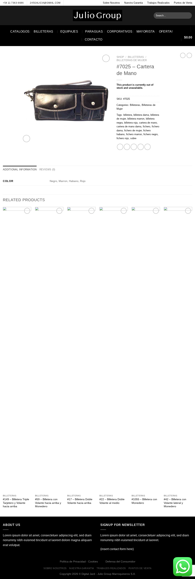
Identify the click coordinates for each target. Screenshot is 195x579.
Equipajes (69, 31)
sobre (133, 138)
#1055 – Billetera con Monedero (144, 501)
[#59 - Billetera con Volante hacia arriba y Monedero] (49, 349)
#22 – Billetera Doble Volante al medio (112, 501)
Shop (120, 57)
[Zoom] (26, 138)
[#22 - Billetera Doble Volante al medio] (113, 349)
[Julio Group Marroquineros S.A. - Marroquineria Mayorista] (97, 15)
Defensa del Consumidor (120, 561)
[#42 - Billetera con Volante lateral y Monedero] (178, 349)
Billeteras (43, 31)
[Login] (185, 29)
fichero (146, 126)
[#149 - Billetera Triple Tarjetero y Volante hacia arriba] (17, 349)
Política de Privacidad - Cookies (79, 561)
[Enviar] (188, 15)
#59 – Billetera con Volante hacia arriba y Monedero (48, 503)
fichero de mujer (133, 130)
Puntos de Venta (183, 2)
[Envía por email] (134, 147)
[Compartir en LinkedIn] (147, 147)
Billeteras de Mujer (132, 60)
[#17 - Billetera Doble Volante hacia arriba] (81, 349)
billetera (127, 114)
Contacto (93, 39)
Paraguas (94, 31)
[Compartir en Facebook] (120, 147)
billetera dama (141, 114)
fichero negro (150, 134)
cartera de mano (148, 122)
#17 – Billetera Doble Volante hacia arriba (79, 501)
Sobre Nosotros (111, 2)
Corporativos (119, 31)
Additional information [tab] (20, 169)
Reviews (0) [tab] (47, 169)
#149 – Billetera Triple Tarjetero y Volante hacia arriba (16, 503)
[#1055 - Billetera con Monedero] (146, 349)
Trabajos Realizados (158, 2)
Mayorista (146, 31)
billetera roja (130, 122)
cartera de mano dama (129, 126)
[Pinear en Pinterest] (140, 147)
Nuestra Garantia (133, 2)
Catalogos (20, 31)
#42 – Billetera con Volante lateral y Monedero (175, 503)
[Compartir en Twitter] (127, 147)
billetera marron (135, 118)
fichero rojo (123, 138)
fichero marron (134, 134)
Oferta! (166, 31)
